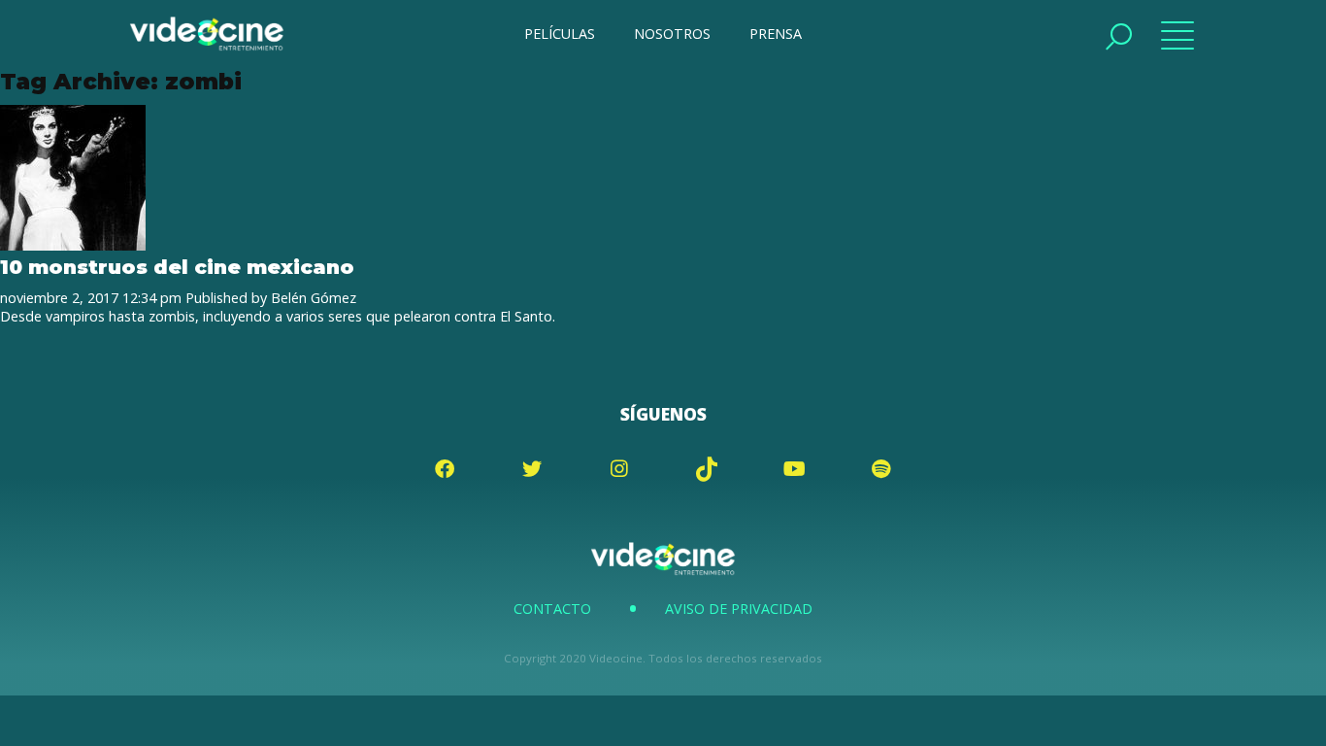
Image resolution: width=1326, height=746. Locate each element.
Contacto (552, 608)
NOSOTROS (672, 33)
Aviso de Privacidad (738, 608)
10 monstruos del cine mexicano (177, 266)
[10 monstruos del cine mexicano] (73, 245)
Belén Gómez (313, 297)
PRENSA (775, 33)
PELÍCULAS (559, 33)
